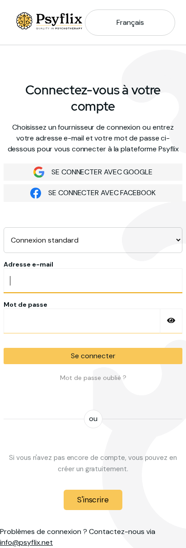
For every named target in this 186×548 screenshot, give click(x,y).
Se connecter (93, 356)
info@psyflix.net (26, 542)
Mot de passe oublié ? (93, 378)
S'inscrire (93, 500)
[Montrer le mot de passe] (171, 321)
